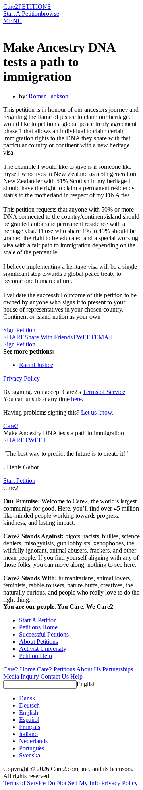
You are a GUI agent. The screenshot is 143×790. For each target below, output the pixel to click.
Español (29, 719)
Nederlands (33, 741)
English (86, 684)
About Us (88, 669)
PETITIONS (34, 6)
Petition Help (35, 655)
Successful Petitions (44, 634)
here (76, 399)
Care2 (10, 6)
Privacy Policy (21, 378)
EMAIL (105, 337)
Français (29, 726)
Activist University (42, 648)
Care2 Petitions (56, 669)
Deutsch (29, 705)
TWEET (84, 337)
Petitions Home (38, 627)
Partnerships (117, 669)
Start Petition (19, 480)
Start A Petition (22, 13)
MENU (12, 20)
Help (76, 676)
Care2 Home (19, 669)
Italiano (28, 734)
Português (31, 748)
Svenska (29, 755)
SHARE (14, 440)
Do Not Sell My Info (73, 783)
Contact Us (55, 676)
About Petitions (38, 641)
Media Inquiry (21, 676)
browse (50, 13)
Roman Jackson (48, 96)
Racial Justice (36, 365)
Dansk (27, 698)
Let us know (96, 412)
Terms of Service (104, 391)
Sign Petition (19, 330)
